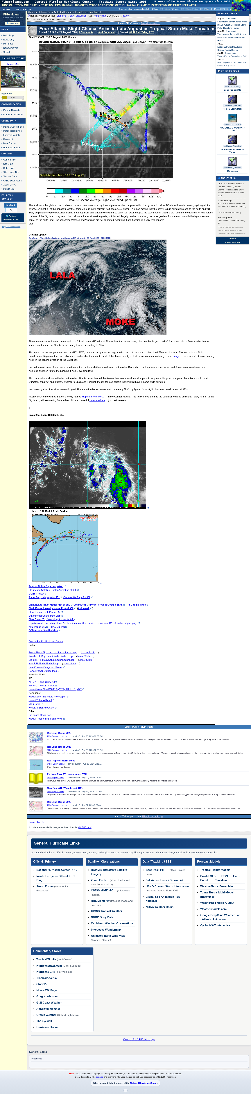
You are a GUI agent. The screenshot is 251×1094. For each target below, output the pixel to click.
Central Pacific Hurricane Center (46, 641)
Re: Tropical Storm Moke (61, 760)
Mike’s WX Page (46, 990)
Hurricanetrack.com (49, 965)
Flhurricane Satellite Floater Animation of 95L (52, 590)
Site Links (8, 164)
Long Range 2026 (232, 90)
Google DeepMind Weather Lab (220, 915)
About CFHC (9, 184)
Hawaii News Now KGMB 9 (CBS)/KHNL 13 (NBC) (55, 689)
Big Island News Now (40, 715)
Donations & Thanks (13, 114)
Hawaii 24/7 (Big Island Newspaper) (47, 696)
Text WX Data (10, 176)
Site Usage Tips (11, 172)
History (125, 16)
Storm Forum (44, 886)
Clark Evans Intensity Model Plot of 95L (51, 608)
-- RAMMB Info (57, 626)
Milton (167, 9)
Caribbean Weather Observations (112, 923)
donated (99, 1077)
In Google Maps (137, 604)
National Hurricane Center (143, 1083)
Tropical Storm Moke (93, 396)
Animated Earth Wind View (108, 935)
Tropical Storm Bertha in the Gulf (231, 56)
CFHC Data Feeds (12, 180)
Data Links (8, 168)
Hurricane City (45, 971)
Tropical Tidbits (46, 959)
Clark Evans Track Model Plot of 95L (49, 604)
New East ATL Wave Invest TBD (65, 788)
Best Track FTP (155, 869)
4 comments (231, 31)
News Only (8, 39)
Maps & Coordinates (13, 127)
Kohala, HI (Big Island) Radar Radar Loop (51, 656)
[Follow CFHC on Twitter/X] (13, 210)
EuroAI (204, 880)
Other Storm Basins (56, 764)
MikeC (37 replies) (232, 86)
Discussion (81, 16)
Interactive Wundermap (106, 929)
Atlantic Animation (214, 919)
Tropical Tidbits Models (215, 869)
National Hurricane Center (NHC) (57, 869)
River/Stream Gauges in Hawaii (45, 667)
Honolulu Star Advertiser (41, 707)
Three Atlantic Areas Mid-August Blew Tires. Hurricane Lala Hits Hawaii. (231, 37)
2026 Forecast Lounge (57, 736)
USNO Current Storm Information (167, 886)
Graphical (61, 16)
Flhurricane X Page (152, 816)
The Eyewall (44, 1020)
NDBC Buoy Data (102, 917)
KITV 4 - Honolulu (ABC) (42, 682)
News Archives (10, 48)
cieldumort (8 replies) (232, 146)
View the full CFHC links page (139, 1039)
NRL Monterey (100, 900)
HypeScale (6, 93)
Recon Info (8, 139)
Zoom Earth (98, 880)
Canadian (221, 880)
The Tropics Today (55, 778)
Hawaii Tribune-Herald (40, 700)
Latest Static (88, 652)
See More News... (150, 23)
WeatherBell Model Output (217, 902)
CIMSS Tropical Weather (106, 911)
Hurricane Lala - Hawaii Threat (232, 150)
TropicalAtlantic (46, 977)
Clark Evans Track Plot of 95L (45, 612)
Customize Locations (88, 12)
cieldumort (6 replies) (232, 105)
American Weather (48, 1008)
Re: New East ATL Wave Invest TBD (67, 774)
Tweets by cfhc (37, 822)
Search (6, 52)
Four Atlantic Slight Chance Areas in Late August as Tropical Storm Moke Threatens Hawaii (232, 25)
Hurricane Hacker (47, 1027)
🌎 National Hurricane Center (11, 218)
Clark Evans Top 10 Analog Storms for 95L (51, 619)
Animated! (80, 604)
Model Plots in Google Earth (106, 604)
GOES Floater (36, 593)
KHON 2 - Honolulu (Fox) (42, 685)
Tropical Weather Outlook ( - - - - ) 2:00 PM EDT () (79, 16)
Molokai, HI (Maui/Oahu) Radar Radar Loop (51, 659)
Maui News (34, 704)
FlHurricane (11, 14)
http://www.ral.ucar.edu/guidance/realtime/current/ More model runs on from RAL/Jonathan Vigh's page (83, 623)
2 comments (231, 18)
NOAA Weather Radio (159, 907)
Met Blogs (8, 43)
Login (6, 9)
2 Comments (86, 32)
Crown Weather (46, 1014)
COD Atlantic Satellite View (43, 630)
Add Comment (106, 32)
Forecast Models (11, 135)
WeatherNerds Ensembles (217, 886)
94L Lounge (232, 171)
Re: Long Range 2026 (59, 733)
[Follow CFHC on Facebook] (12, 205)
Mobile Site (9, 189)
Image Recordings (12, 131)
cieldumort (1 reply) (233, 124)
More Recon (9, 143)
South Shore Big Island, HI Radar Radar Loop (53, 652)
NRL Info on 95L (37, 626)
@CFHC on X (85, 827)
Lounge (175, 356)
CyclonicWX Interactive (215, 925)
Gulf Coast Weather (49, 1002)
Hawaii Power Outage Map (43, 671)
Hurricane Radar (11, 147)
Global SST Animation (160, 896)
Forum (6, 110)
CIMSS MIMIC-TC (102, 890)
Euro (236, 876)
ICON (224, 876)
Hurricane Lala (97, 400)
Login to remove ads (11, 226)
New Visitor (23, 9)
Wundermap (100, 16)
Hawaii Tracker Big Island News (45, 718)
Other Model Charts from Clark (45, 615)
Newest (15, 110)
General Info (9, 159)
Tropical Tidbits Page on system (46, 586)
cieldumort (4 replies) (232, 168)
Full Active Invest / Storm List (164, 880)
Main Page (8, 35)
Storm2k (41, 984)
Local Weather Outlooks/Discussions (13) (51, 19)
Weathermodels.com (213, 909)
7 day (71, 16)
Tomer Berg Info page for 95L (44, 597)
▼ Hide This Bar (232, 243)
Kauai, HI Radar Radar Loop (43, 663)
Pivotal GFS (208, 876)
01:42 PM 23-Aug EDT (141, 32)
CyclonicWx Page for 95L (76, 597)
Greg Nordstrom (47, 996)
